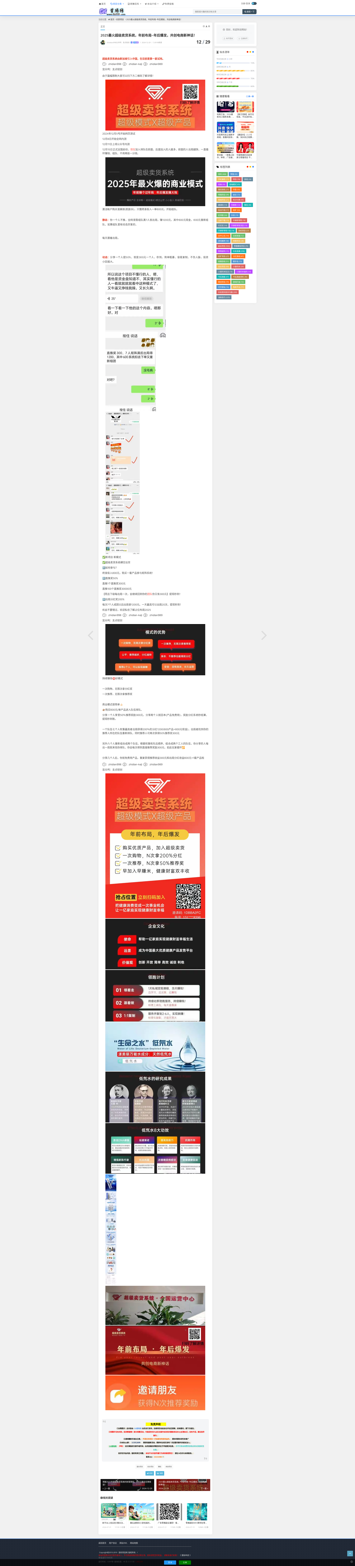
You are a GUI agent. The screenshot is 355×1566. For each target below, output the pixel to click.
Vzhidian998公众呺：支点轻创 (122, 42)
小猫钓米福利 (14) (244, 271)
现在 (132, 149)
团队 (149, 594)
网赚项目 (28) (238, 241)
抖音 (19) (234, 215)
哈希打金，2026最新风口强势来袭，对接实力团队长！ (225, 115)
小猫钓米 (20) (238, 266)
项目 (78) (236, 179)
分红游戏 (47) (238, 256)
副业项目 (140, 1467)
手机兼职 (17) (223, 179)
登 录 (170, 1562)
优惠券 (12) (235, 205)
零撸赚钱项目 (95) (241, 246)
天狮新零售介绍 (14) (226, 230)
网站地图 (134, 1543)
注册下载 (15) (223, 220)
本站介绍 (152, 3)
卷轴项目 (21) (223, 200)
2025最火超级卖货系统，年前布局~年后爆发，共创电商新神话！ (154, 19)
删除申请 (185, 1555)
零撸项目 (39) (223, 194)
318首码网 (137, 1429)
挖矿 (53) (236, 210)
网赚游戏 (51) (223, 261)
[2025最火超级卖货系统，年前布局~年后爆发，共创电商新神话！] (155, 104)
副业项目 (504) (224, 246)
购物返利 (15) (223, 251)
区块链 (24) (222, 215)
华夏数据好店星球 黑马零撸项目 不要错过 (244, 156)
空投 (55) (236, 189)
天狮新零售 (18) (239, 220)
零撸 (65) (233, 174)
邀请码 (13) (222, 205)
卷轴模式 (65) (234, 184)
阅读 (151, 1473)
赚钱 (159, 1467)
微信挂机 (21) (223, 189)
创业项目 (150, 1467)
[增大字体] (209, 26)
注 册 (185, 1562)
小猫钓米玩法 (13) (225, 271)
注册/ (243, 3)
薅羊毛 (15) (237, 261)
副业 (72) (236, 194)
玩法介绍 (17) (223, 210)
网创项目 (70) (223, 282)
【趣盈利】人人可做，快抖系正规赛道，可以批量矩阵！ (245, 135)
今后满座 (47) (223, 276)
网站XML (123, 1543)
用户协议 (113, 1543)
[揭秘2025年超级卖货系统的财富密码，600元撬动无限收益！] (90, 634)
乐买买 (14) (222, 225)
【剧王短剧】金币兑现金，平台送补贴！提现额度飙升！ (245, 115)
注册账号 (244, 38)
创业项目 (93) (223, 266)
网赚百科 (134, 3)
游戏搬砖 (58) (223, 241)
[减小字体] (204, 26)
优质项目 (120, 19)
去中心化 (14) (223, 235)
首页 (103, 3)
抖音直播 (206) (239, 251)
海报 (161, 1473)
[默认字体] (207, 26)
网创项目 (169, 1467)
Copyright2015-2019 (108, 1552)
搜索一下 (250, 12)
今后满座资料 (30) (240, 276)
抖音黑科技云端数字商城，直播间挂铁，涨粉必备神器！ (225, 135)
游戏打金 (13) (238, 282)
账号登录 (229, 38)
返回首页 (102, 1543)
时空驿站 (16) (223, 287)
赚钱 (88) (247, 205)
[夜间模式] (254, 3)
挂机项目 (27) (243, 230)
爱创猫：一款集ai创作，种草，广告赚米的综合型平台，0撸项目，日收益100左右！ (225, 156)
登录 (248, 3)
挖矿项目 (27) (223, 256)
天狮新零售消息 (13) (239, 225)
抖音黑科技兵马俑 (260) (227, 292)
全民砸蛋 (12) (238, 235)
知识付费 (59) (238, 200)
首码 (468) (222, 174)
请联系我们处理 (170, 1555)
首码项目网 (123, 1552)
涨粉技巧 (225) (224, 297)
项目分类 (117, 3)
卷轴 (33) (221, 184)
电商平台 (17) (238, 287)
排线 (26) (247, 179)
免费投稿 (169, 3)
